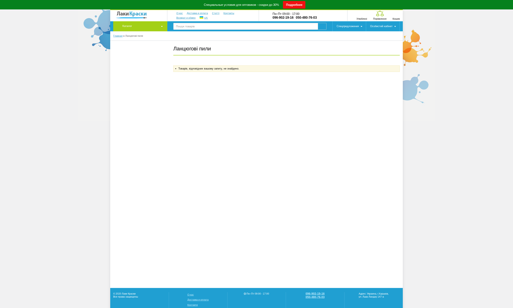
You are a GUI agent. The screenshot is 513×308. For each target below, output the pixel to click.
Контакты (228, 13)
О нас (179, 13)
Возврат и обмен (186, 17)
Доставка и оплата (197, 13)
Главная (118, 36)
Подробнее (294, 4)
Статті (215, 13)
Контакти (192, 305)
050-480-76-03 (306, 17)
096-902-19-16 (283, 17)
